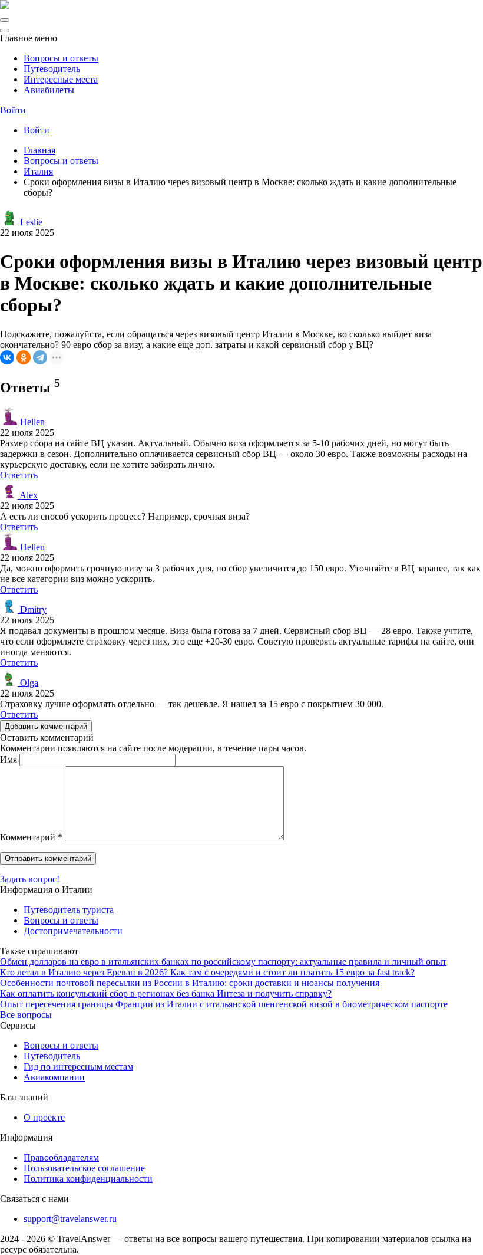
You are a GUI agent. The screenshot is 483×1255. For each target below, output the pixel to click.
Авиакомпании (54, 1077)
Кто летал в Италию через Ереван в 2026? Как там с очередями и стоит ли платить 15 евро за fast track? (207, 972)
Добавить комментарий (46, 726)
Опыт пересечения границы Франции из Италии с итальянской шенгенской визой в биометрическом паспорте (224, 1004)
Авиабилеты (49, 90)
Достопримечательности (73, 931)
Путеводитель (52, 69)
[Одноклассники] (23, 357)
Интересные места (61, 79)
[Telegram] (40, 357)
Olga (28, 683)
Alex (28, 495)
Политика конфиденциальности (88, 1179)
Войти (13, 110)
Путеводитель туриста (69, 910)
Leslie (30, 222)
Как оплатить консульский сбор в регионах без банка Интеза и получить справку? (166, 993)
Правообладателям (61, 1157)
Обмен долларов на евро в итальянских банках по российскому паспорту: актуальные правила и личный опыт (223, 962)
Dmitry (32, 609)
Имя (8, 759)
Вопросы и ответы (61, 58)
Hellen (31, 422)
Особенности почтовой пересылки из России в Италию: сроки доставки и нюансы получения (189, 983)
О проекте (44, 1117)
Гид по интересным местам (78, 1067)
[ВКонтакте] (7, 357)
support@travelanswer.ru (70, 1219)
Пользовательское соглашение (84, 1168)
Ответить (19, 475)
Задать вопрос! (29, 879)
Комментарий (31, 837)
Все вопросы (26, 1015)
